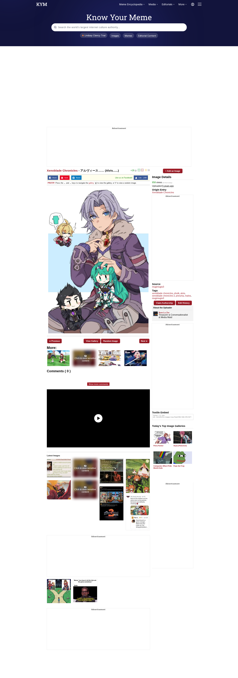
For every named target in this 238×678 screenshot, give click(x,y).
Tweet (77, 178)
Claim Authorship (164, 303)
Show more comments (98, 384)
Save (65, 178)
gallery (91, 183)
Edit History (184, 303)
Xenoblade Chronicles (62, 170)
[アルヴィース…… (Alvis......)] (98, 260)
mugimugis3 (158, 287)
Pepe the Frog (178, 466)
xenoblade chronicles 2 (163, 296)
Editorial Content (147, 35)
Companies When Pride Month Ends (162, 467)
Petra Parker (158, 446)
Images (115, 35)
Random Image (110, 341)
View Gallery (92, 341)
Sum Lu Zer (164, 312)
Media (152, 4)
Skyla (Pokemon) (180, 446)
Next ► (144, 341)
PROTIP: (51, 183)
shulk (176, 293)
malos (188, 296)
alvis (182, 293)
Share (54, 178)
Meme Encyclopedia (130, 4)
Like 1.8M (142, 178)
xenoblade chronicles (162, 293)
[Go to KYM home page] (41, 5)
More (181, 4)
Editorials (167, 4)
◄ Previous (54, 341)
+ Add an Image (172, 171)
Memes (128, 35)
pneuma (180, 296)
